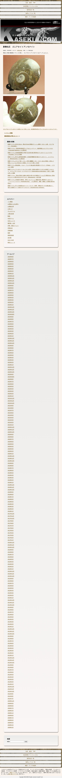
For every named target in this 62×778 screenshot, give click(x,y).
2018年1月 (11, 511)
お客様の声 (11, 206)
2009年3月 (11, 710)
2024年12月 (11, 307)
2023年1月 (11, 364)
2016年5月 (11, 559)
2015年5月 (11, 588)
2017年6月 (11, 528)
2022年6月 (11, 384)
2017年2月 (11, 537)
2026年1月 (11, 273)
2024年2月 (11, 333)
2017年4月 (11, 533)
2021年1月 (11, 424)
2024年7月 (11, 321)
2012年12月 (11, 657)
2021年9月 (11, 405)
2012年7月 (11, 669)
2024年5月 (11, 326)
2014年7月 (11, 612)
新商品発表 (19, 50)
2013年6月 (11, 643)
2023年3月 (11, 360)
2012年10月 (11, 662)
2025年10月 (11, 283)
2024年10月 (11, 312)
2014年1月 (11, 626)
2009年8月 (11, 705)
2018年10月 (11, 489)
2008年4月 (11, 725)
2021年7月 (11, 410)
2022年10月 (11, 372)
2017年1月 (11, 540)
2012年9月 (11, 665)
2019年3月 (11, 477)
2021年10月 (11, 403)
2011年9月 (10, 693)
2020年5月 (11, 444)
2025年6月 (11, 292)
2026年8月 (11, 256)
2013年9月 (11, 636)
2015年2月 (11, 595)
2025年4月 (11, 297)
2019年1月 (11, 482)
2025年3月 (11, 300)
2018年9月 (11, 492)
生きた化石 (11, 240)
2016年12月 (11, 542)
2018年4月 (11, 504)
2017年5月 (11, 530)
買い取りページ (12, 774)
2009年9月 (11, 703)
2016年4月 (11, 561)
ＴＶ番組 (10, 201)
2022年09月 (11, 376)
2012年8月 (11, 667)
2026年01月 (11, 276)
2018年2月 (11, 509)
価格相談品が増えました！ (11, 136)
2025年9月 (11, 285)
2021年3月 (11, 420)
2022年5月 (11, 386)
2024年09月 (11, 314)
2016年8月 (11, 552)
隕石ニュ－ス (11, 242)
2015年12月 (11, 571)
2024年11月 (11, 309)
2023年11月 (11, 340)
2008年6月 (11, 720)
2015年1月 (11, 597)
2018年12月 (11, 485)
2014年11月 (11, 602)
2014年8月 (11, 609)
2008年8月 (11, 715)
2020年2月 (11, 451)
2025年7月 (11, 290)
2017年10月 (11, 518)
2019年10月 (11, 461)
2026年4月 (11, 266)
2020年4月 (11, 446)
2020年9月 (11, 434)
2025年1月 (11, 304)
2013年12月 (11, 629)
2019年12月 (11, 456)
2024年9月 (11, 316)
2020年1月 (11, 453)
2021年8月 (11, 408)
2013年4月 (11, 648)
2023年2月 (11, 362)
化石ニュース (11, 221)
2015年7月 (11, 583)
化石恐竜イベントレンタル (30, 6)
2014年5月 (11, 617)
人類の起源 (11, 213)
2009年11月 (11, 701)
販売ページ (13, 772)
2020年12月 (11, 427)
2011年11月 (11, 689)
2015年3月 (11, 593)
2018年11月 (11, 487)
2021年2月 (11, 422)
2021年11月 (11, 400)
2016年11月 (11, 545)
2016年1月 (11, 569)
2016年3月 (11, 564)
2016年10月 (11, 547)
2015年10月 (11, 576)
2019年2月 (11, 480)
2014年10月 (11, 605)
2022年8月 (11, 379)
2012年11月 (11, 660)
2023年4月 (11, 357)
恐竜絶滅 (10, 230)
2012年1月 (11, 684)
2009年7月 (11, 708)
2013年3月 (11, 650)
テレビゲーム (11, 211)
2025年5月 (11, 295)
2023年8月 (11, 348)
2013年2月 (11, 653)
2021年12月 (11, 398)
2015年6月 (11, 585)
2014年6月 (11, 614)
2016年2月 (11, 566)
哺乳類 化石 (11, 223)
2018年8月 (11, 494)
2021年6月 (11, 412)
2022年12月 (11, 367)
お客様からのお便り (13, 204)
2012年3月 (11, 679)
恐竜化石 (10, 228)
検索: (8, 741)
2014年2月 (11, 624)
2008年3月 (11, 727)
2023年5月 (11, 355)
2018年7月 (11, 497)
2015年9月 (11, 578)
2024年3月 (11, 331)
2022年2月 (11, 393)
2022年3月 (11, 391)
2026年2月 (11, 271)
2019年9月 (11, 463)
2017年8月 (11, 523)
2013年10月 (11, 633)
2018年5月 (11, 501)
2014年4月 (11, 619)
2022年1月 (11, 396)
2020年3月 (11, 448)
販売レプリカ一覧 (30, 13)
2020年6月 (11, 441)
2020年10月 (11, 432)
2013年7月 (11, 641)
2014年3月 (11, 621)
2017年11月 (11, 516)
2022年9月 (11, 374)
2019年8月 (11, 465)
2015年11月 (11, 573)
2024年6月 (11, 324)
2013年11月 (11, 631)
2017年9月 (11, 521)
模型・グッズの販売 (30, 16)
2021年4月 (11, 417)
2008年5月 (11, 722)
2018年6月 (11, 499)
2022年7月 (11, 381)
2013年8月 (11, 638)
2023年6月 (11, 352)
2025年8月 (11, 288)
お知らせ (10, 209)
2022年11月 (11, 369)
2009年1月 (11, 713)
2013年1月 (11, 655)
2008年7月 (11, 717)
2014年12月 (11, 600)
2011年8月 (10, 696)
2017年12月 (11, 513)
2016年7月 (11, 554)
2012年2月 (11, 681)
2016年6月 (11, 557)
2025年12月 (11, 278)
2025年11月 (11, 280)
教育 (9, 233)
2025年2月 (11, 302)
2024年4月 (11, 328)
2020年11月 (11, 429)
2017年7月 (11, 525)
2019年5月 (11, 473)
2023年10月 (11, 343)
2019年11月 (11, 458)
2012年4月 (11, 677)
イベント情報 (9, 133)
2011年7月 (10, 698)
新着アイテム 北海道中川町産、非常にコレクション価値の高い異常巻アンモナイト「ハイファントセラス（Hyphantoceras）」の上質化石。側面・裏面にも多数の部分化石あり (31, 181)
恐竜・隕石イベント (13, 225)
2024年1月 (11, 336)
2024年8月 (11, 319)
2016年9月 (11, 549)
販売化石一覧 (30, 9)
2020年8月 (11, 436)
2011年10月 (11, 691)
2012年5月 (11, 674)
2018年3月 (11, 506)
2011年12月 (11, 686)
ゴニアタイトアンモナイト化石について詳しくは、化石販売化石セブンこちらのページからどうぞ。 (30, 129)
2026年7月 (11, 259)
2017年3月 (11, 535)
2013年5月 (11, 645)
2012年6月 (11, 672)
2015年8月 (11, 581)
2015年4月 (11, 590)
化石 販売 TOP (30, 2)
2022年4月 (11, 388)
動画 (9, 216)
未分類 (9, 237)
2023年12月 (11, 338)
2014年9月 (11, 607)
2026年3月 (11, 268)
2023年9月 (11, 345)
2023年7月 (11, 350)
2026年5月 (11, 264)
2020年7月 (11, 439)
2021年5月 (11, 415)
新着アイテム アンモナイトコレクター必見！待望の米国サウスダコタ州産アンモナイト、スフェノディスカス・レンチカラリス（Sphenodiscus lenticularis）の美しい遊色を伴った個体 (31, 171)
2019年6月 (11, 470)
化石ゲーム (11, 218)
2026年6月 (11, 261)
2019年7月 (11, 468)
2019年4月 (11, 475)
